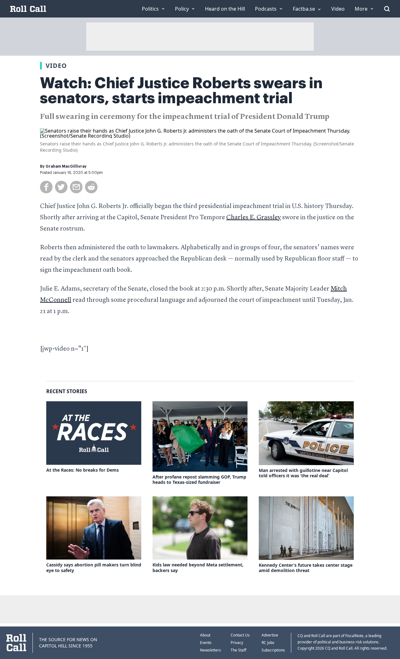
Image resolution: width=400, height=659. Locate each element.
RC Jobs (268, 642)
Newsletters (210, 650)
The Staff (238, 650)
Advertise (270, 635)
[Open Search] (387, 9)
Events (206, 642)
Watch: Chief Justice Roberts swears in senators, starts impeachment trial (181, 91)
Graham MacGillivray (66, 166)
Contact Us (240, 635)
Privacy (237, 642)
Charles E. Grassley (253, 218)
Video (56, 65)
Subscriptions (273, 650)
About (205, 635)
